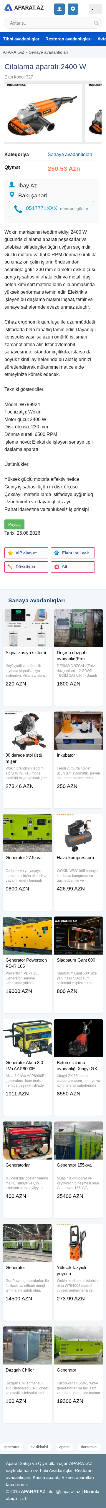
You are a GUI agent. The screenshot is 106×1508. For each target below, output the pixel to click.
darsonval (89, 1447)
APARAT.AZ (13, 52)
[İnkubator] (78, 719)
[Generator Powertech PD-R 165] (27, 924)
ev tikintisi (39, 1447)
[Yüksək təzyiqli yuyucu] (78, 1231)
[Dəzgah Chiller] (27, 1333)
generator (11, 1447)
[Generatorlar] (27, 1128)
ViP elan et (26, 552)
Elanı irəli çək (75, 552)
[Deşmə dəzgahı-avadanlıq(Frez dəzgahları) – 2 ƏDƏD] (78, 616)
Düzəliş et (25, 567)
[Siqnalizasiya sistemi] (27, 616)
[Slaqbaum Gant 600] (78, 924)
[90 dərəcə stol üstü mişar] (27, 719)
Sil (64, 567)
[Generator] (27, 1231)
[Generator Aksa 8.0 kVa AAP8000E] (27, 1026)
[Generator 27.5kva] (27, 821)
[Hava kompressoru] (78, 821)
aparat (64, 1447)
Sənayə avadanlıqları (48, 52)
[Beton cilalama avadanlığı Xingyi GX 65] (78, 1026)
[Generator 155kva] (78, 1128)
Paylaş (14, 524)
